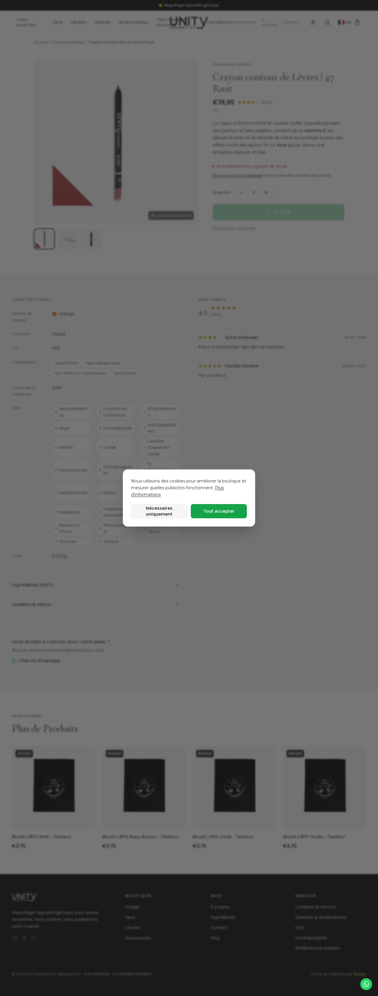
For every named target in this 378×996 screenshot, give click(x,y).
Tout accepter (218, 511)
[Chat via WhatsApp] (366, 984)
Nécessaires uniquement (159, 511)
